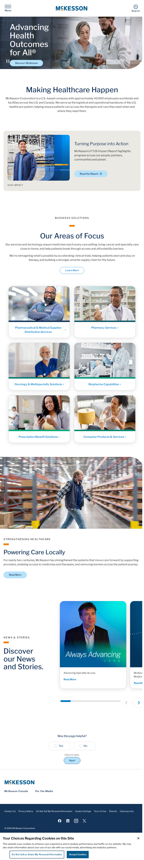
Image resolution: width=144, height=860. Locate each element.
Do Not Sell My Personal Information (54, 811)
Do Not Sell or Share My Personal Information (37, 854)
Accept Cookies (78, 854)
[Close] (138, 838)
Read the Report (89, 173)
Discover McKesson (26, 62)
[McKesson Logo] (72, 782)
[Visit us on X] (84, 821)
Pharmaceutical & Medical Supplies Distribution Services (38, 329)
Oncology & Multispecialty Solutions (38, 384)
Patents (113, 811)
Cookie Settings (83, 811)
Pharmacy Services (103, 327)
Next (72, 760)
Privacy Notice (25, 811)
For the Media (44, 791)
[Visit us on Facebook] (60, 821)
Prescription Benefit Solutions (38, 436)
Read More (15, 574)
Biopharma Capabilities (104, 384)
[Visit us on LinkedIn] (68, 821)
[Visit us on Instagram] (76, 821)
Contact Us (10, 811)
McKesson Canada (16, 791)
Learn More (72, 270)
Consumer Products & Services (103, 436)
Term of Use (100, 811)
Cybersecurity (127, 811)
